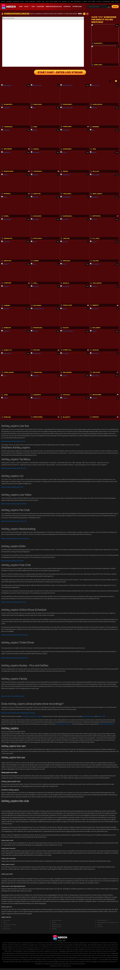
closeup (84, 1)
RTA (56, 940)
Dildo (12, 561)
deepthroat (77, 1)
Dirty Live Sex (6, 920)
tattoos (98, 1)
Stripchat (67, 6)
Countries (40, 6)
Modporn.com (7, 928)
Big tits (5, 922)
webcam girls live (56, 926)
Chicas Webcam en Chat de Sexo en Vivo (108, 922)
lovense (38, 1)
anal (43, 1)
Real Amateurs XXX (102, 920)
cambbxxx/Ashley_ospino (106, 724)
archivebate (25, 716)
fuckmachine (106, 1)
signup (115, 6)
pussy (22, 1)
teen (51, 1)
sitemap (54, 928)
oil (69, 1)
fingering (9, 1)
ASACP (60, 940)
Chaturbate (86, 716)
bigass (3, 1)
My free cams (101, 716)
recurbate (32, 716)
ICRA (64, 940)
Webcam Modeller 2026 (54, 6)
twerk (93, 1)
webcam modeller (56, 920)
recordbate (38, 716)
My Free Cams (77, 6)
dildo (47, 1)
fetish (117, 1)
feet (60, 1)
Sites (26, 6)
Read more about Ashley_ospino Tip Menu (13, 468)
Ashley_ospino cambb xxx (63, 724)
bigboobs (32, 1)
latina (26, 1)
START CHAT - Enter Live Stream (60, 72)
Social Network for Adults (9, 924)
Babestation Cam (56, 924)
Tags (33, 6)
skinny (56, 1)
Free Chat (13, 602)
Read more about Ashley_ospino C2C (12, 487)
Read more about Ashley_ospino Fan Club (13, 521)
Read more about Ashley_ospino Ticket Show (14, 658)
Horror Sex (100, 926)
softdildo (99, 924)
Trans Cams (6, 926)
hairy (112, 1)
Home (21, 6)
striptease (16, 1)
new (72, 1)
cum (89, 1)
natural (64, 1)
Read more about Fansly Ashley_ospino (12, 696)
